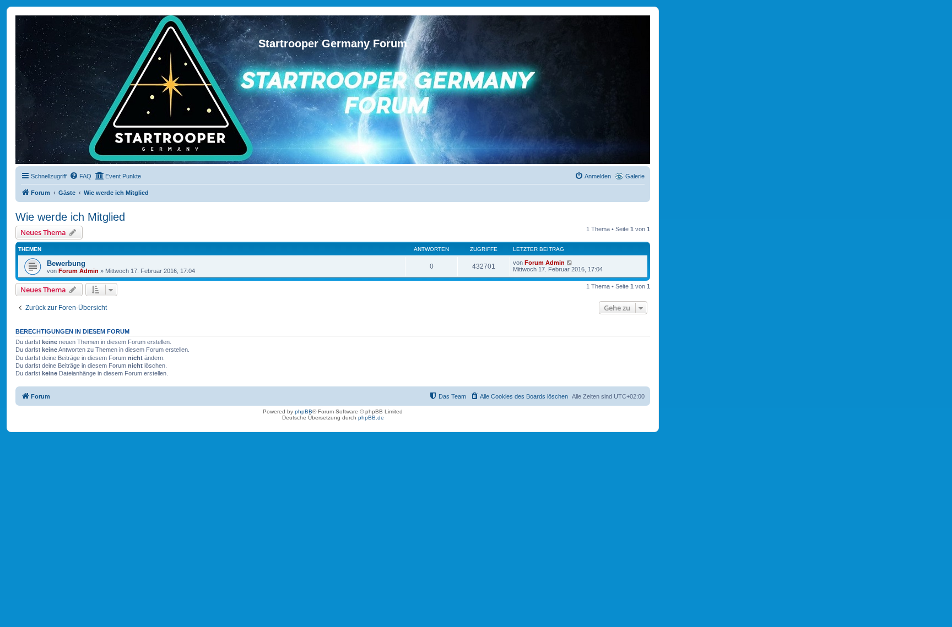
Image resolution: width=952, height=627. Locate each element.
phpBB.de (371, 418)
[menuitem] (80, 176)
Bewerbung (66, 263)
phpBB (303, 411)
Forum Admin (78, 271)
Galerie (635, 176)
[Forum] (332, 26)
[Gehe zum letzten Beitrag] (570, 262)
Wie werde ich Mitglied (70, 217)
